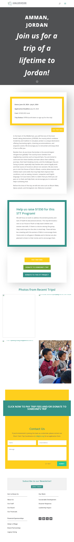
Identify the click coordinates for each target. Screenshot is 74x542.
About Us (10, 500)
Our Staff (10, 504)
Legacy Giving (12, 532)
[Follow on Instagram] (43, 518)
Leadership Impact (45, 508)
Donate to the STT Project (37, 275)
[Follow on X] (47, 518)
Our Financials (12, 512)
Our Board (11, 508)
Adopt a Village (12, 524)
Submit (62, 464)
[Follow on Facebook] (40, 518)
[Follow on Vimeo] (50, 518)
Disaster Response (45, 504)
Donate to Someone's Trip (37, 267)
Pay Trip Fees (58, 130)
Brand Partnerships (14, 528)
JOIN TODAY (37, 487)
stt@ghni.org (39, 436)
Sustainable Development (47, 500)
